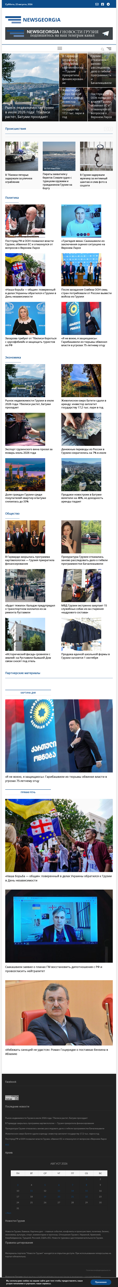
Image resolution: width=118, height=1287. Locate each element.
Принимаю (101, 1282)
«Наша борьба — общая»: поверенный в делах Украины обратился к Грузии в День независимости (30, 293)
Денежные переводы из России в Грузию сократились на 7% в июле (83, 450)
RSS (7, 1144)
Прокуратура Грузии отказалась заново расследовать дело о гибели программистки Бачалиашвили (101, 67)
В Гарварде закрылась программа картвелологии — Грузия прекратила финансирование (72, 69)
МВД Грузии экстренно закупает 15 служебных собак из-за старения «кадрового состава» (84, 609)
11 (31, 1190)
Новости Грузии (14, 1276)
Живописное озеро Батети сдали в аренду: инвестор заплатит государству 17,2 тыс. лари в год (73, 103)
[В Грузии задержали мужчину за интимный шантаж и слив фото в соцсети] (59, 156)
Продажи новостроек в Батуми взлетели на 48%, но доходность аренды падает (82, 498)
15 (86, 1190)
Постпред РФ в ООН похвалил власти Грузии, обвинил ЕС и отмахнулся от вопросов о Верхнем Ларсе (101, 105)
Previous (106, 129)
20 (59, 1196)
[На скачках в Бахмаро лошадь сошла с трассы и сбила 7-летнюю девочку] (96, 156)
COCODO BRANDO (93, 1276)
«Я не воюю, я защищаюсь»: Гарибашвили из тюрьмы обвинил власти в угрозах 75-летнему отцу (84, 341)
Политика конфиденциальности (98, 1270)
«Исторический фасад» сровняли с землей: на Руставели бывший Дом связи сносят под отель (28, 657)
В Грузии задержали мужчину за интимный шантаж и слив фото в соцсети (56, 180)
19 (45, 1196)
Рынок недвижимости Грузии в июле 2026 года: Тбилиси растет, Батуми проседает (29, 112)
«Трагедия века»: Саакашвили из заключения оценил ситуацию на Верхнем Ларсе (83, 244)
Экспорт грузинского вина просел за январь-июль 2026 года (29, 450)
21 (72, 1196)
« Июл (8, 1213)
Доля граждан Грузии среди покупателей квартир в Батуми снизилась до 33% (25, 498)
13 (59, 1190)
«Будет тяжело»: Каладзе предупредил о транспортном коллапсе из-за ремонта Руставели (30, 609)
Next (110, 129)
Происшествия (15, 128)
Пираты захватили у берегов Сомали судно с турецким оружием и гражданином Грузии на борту (20, 181)
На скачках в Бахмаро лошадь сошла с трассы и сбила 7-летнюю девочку (95, 178)
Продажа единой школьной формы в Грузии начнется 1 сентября (85, 655)
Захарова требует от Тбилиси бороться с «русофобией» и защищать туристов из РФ (31, 341)
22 (86, 1196)
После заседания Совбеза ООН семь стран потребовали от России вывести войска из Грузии (86, 293)
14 (72, 1190)
